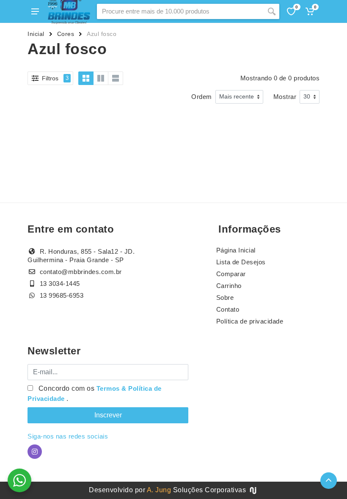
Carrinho (229, 285)
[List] (115, 78)
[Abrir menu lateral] (35, 11)
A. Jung (159, 490)
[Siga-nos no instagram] (35, 451)
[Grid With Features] (100, 78)
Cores (65, 33)
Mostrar (285, 96)
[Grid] (86, 78)
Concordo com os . (95, 393)
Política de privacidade (250, 321)
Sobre (225, 297)
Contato (228, 309)
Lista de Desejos (241, 262)
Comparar (231, 273)
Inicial (36, 33)
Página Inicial (236, 250)
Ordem (201, 96)
